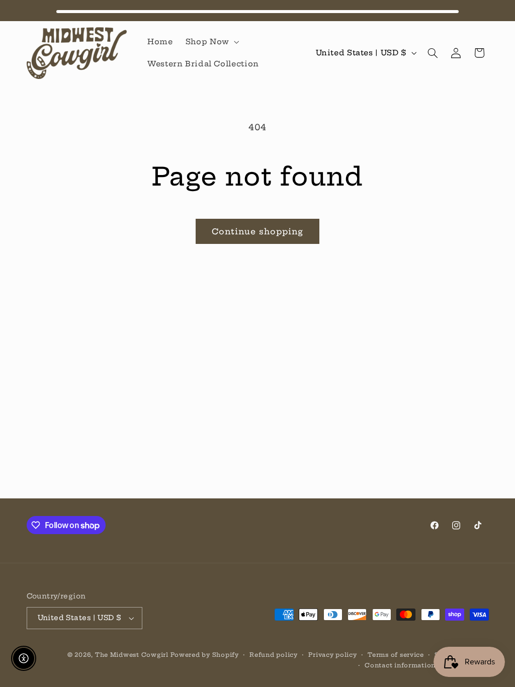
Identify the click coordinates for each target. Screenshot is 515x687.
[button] (211, 42)
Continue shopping (258, 231)
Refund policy (273, 654)
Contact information (400, 665)
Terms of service (396, 654)
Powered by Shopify (204, 654)
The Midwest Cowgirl (131, 654)
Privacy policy (332, 654)
